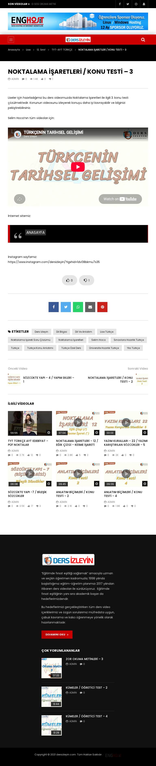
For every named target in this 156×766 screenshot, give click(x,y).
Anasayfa (14, 49)
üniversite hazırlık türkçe (104, 348)
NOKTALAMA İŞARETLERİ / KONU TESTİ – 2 (110, 380)
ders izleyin (41, 331)
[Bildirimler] (144, 4)
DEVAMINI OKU (56, 634)
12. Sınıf (41, 49)
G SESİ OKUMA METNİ (43, 4)
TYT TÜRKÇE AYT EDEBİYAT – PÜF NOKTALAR (28, 443)
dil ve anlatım (83, 331)
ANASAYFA (35, 232)
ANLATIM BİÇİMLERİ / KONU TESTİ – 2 (75, 494)
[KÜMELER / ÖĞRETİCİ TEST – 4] (51, 725)
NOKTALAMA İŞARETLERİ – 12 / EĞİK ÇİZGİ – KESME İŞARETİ (77, 443)
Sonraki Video (138, 369)
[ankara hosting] (113, 754)
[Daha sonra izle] (136, 4)
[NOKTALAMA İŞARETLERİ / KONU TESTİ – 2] (142, 380)
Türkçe (15, 348)
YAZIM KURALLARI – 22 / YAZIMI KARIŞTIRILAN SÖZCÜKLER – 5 (126, 443)
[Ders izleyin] (78, 40)
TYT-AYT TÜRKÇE (62, 49)
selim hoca (98, 340)
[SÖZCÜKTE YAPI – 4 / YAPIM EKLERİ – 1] (14, 380)
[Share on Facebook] (54, 307)
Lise (28, 49)
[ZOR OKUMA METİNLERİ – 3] (51, 668)
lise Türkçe (106, 331)
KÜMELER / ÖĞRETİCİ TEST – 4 (87, 716)
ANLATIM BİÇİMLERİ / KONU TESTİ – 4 (123, 494)
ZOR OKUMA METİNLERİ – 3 (84, 659)
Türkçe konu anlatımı (40, 348)
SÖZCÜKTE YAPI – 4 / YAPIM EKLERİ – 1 (48, 380)
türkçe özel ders (71, 348)
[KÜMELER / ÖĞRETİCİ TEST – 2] (51, 697)
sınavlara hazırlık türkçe (129, 340)
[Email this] (90, 307)
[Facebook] (120, 4)
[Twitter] (128, 4)
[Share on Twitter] (66, 307)
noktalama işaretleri (70, 340)
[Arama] (143, 40)
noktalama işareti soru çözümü (30, 340)
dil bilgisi (61, 331)
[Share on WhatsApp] (78, 307)
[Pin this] (102, 307)
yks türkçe (133, 348)
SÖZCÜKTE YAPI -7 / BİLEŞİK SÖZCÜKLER (27, 494)
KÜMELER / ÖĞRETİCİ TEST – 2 (86, 688)
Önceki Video (17, 369)
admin (15, 79)
